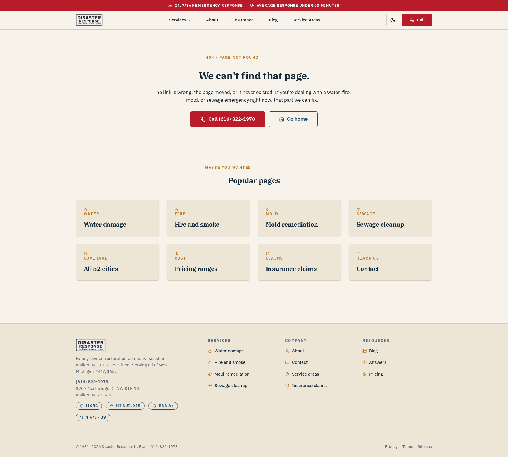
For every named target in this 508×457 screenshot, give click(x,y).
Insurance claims (309, 385)
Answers (377, 362)
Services (177, 20)
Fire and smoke (230, 362)
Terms (407, 446)
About (212, 20)
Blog (273, 20)
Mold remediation (232, 374)
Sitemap (425, 446)
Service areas (305, 374)
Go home (297, 119)
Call (421, 20)
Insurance (243, 20)
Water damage (229, 351)
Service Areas (306, 20)
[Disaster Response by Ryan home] (89, 20)
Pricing (376, 374)
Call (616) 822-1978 (231, 119)
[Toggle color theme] (392, 20)
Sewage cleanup (231, 385)
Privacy (391, 446)
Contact (300, 362)
